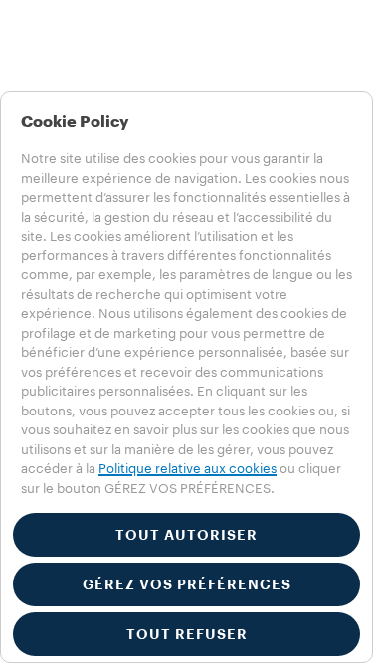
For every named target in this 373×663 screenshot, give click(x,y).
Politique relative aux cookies (187, 468)
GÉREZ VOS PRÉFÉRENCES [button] (187, 584)
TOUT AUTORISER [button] (186, 535)
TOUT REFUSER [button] (187, 634)
